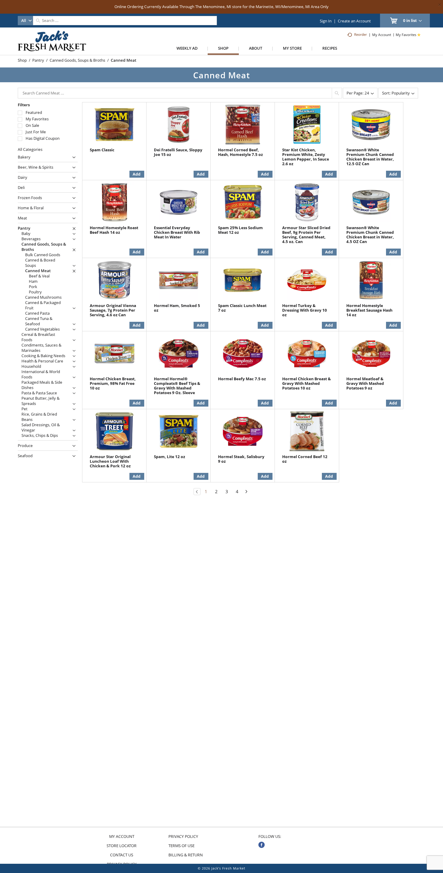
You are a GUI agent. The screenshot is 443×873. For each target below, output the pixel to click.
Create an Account (354, 21)
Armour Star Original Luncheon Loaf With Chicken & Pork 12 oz (110, 461)
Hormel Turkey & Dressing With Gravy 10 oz (304, 310)
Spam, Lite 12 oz (169, 456)
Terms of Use (181, 845)
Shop (22, 60)
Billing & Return (185, 855)
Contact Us (121, 855)
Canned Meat (123, 60)
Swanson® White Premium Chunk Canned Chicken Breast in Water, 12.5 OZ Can (370, 156)
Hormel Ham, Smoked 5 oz (177, 308)
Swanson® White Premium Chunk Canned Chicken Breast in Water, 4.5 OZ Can (370, 234)
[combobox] (25, 20)
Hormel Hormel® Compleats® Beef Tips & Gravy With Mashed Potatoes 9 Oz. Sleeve (177, 385)
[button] (73, 157)
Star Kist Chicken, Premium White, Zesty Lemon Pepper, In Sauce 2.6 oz (305, 156)
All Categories (30, 149)
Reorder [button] (360, 34)
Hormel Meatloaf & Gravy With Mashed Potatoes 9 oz (365, 383)
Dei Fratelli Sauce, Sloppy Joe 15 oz (178, 152)
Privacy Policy (183, 836)
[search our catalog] (38, 20)
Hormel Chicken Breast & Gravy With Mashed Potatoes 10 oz (306, 383)
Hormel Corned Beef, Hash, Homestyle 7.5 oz (240, 152)
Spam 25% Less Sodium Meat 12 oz (240, 230)
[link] (261, 845)
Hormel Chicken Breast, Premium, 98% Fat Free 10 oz (113, 383)
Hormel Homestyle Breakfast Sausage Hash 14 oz (369, 310)
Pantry (38, 60)
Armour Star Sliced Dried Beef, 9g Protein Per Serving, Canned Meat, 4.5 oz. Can (306, 234)
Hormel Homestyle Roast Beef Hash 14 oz (114, 230)
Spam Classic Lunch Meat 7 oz (242, 308)
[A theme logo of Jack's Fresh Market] (52, 45)
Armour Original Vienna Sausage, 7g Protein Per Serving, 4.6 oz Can (113, 310)
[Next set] (246, 491)
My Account (121, 836)
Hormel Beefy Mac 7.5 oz (242, 378)
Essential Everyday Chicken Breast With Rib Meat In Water (177, 232)
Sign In (326, 21)
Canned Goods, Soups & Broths (77, 60)
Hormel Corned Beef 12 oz (304, 459)
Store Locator (122, 845)
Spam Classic (102, 149)
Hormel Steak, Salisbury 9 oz (241, 459)
